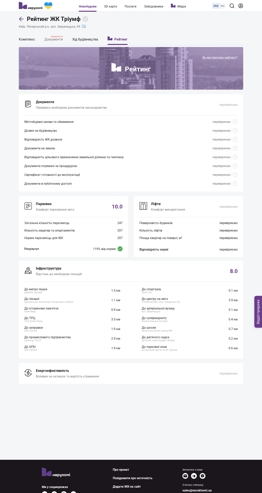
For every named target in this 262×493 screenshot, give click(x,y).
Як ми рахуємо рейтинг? (219, 57)
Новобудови (87, 6)
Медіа (181, 6)
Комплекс (27, 39)
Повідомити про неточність (132, 478)
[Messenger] (202, 476)
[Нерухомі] (35, 6)
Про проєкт (121, 469)
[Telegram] (194, 476)
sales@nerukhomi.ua (197, 490)
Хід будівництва (85, 39)
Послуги (130, 6)
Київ (22, 26)
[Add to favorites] (85, 19)
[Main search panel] (231, 5)
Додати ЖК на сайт (127, 486)
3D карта (110, 6)
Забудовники (153, 6)
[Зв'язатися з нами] (185, 476)
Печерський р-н (38, 26)
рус (222, 5)
